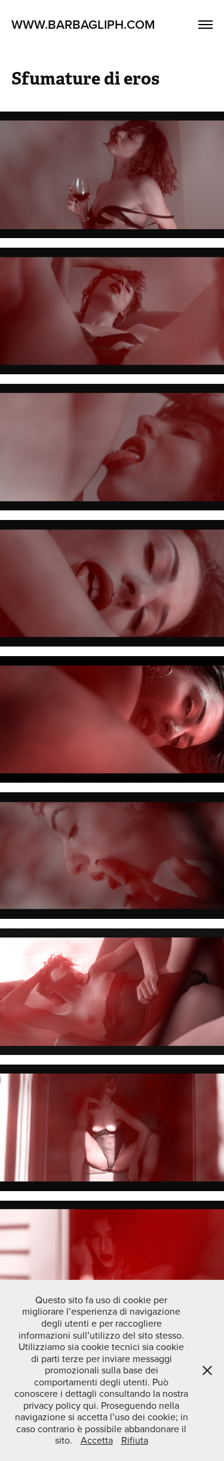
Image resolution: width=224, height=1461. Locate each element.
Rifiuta (134, 1440)
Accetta (97, 1440)
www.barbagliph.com (83, 24)
